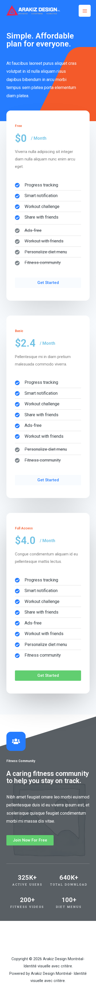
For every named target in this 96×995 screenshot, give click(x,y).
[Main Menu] (85, 11)
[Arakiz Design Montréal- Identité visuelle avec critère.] (32, 10)
